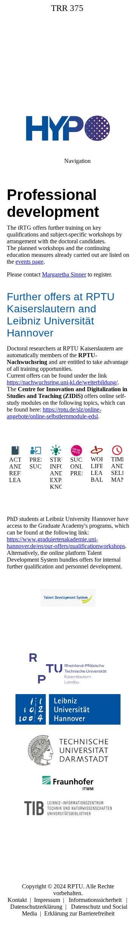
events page (29, 261)
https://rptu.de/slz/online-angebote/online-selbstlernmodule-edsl (54, 412)
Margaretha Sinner (64, 274)
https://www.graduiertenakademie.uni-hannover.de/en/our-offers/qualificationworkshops (66, 542)
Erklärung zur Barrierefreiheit (79, 913)
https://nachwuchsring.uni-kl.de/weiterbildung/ (62, 382)
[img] (68, 53)
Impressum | (51, 900)
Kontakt (17, 900)
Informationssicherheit (95, 900)
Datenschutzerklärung (36, 906)
